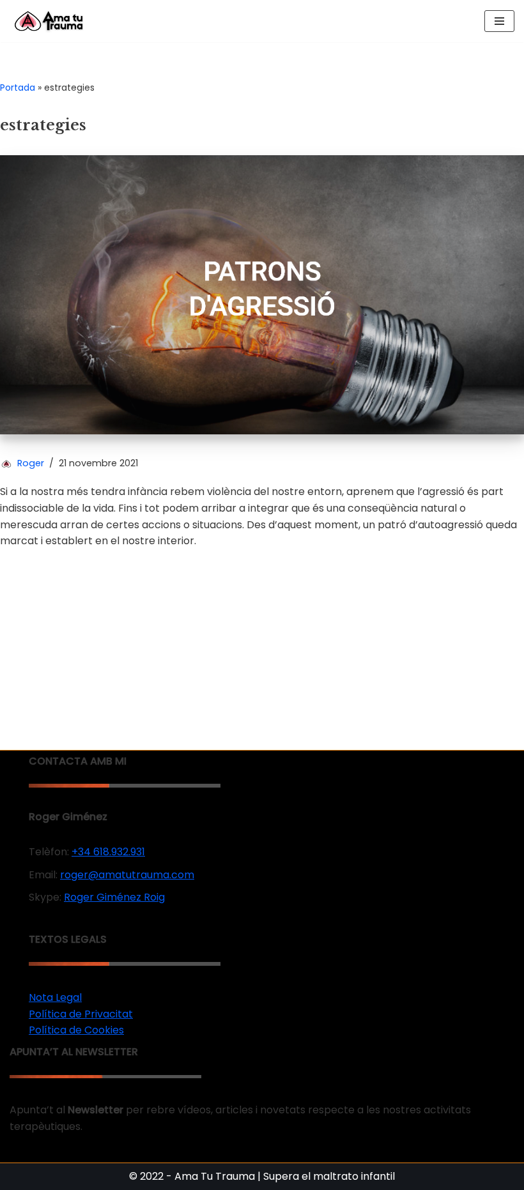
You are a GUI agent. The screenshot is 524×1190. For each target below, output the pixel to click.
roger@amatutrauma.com (127, 874)
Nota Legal (55, 997)
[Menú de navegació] (499, 21)
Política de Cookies (76, 1030)
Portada (17, 87)
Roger (30, 463)
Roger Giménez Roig (114, 897)
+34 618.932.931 (108, 851)
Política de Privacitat (81, 1014)
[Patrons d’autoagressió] (262, 294)
